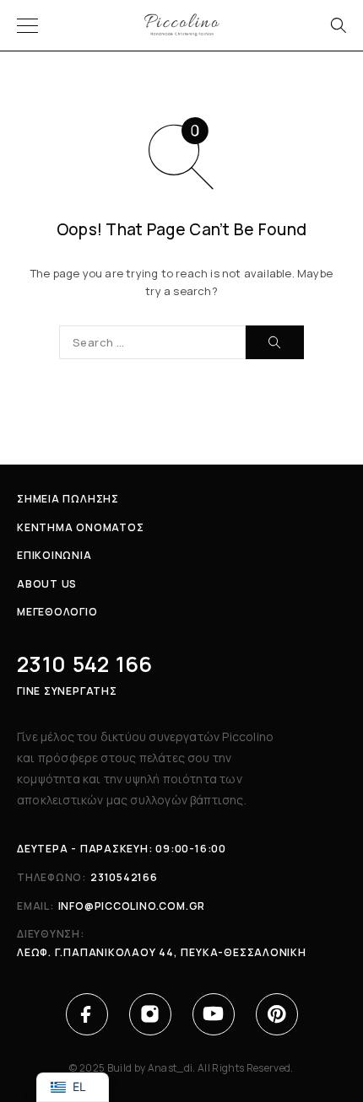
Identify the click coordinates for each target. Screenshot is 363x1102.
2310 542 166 (85, 664)
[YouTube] (213, 1014)
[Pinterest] (276, 1014)
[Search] (337, 25)
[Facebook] (86, 1014)
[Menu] (27, 25)
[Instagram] (150, 1014)
